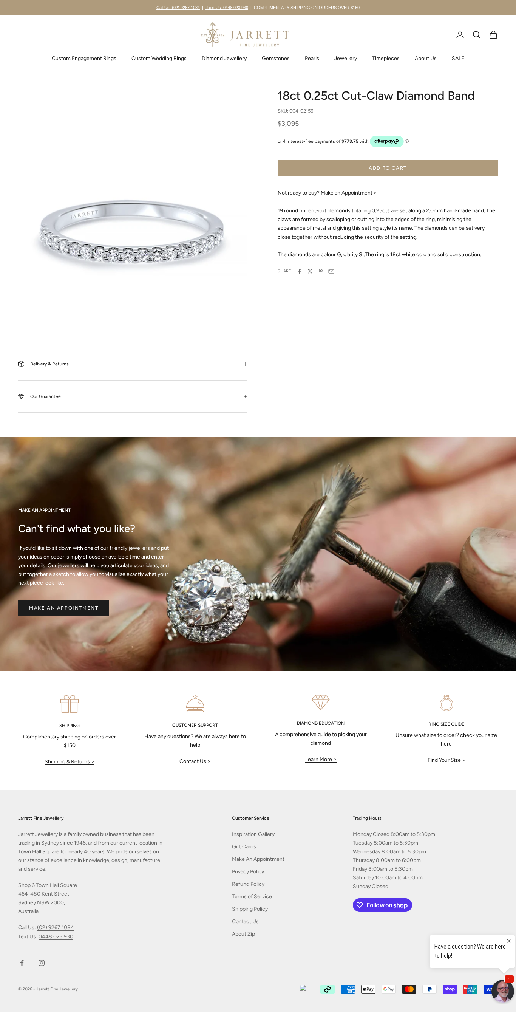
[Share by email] (331, 271)
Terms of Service (252, 896)
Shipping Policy (250, 909)
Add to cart (388, 168)
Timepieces (386, 58)
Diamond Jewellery (224, 58)
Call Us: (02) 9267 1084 (178, 7)
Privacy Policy (248, 871)
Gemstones (276, 58)
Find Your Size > (446, 760)
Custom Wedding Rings (159, 58)
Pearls (312, 58)
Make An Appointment (258, 859)
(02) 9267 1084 (55, 927)
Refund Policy (248, 884)
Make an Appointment (63, 608)
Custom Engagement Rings (84, 58)
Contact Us (245, 921)
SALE (458, 58)
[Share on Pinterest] (321, 271)
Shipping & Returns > (69, 761)
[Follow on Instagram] (41, 963)
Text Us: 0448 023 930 (226, 7)
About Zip (243, 934)
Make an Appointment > (349, 193)
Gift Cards (244, 846)
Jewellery (345, 58)
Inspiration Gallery (253, 834)
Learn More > (321, 759)
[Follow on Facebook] (22, 963)
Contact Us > (195, 761)
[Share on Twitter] (310, 271)
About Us (426, 58)
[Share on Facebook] (300, 271)
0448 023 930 (56, 936)
